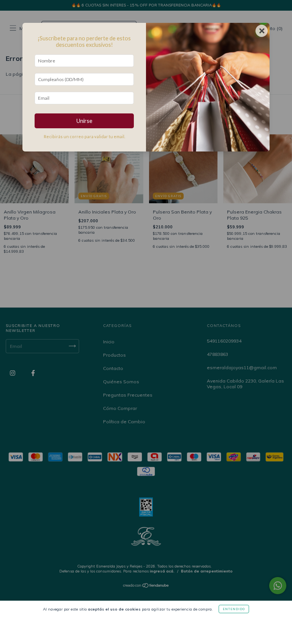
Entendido (234, 609)
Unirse (84, 121)
